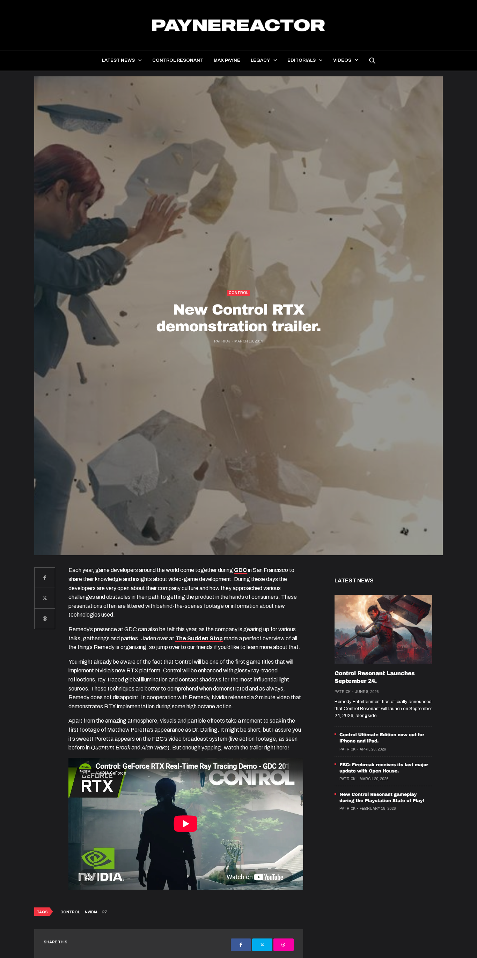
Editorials (301, 60)
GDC (240, 570)
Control (238, 293)
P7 (104, 912)
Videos (342, 60)
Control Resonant (177, 60)
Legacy (260, 60)
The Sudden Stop (199, 638)
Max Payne (227, 60)
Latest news (118, 60)
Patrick (222, 341)
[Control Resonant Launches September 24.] (383, 629)
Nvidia (91, 912)
